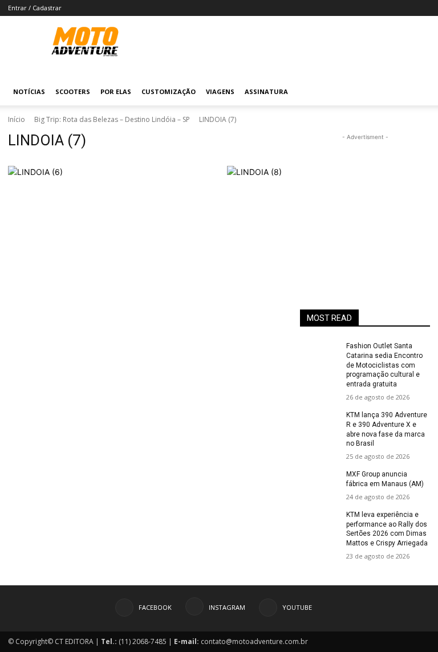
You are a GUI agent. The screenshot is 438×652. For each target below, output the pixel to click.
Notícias (29, 91)
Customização (168, 91)
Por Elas (115, 91)
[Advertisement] (365, 200)
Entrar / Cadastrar (35, 7)
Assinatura (266, 91)
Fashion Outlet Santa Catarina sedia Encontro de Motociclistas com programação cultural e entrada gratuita (384, 365)
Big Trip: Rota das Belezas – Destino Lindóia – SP (112, 119)
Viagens (220, 91)
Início (16, 119)
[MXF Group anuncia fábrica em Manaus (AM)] (319, 483)
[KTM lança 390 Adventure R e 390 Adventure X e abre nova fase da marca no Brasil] (319, 424)
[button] (416, 92)
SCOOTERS (72, 91)
